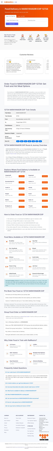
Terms (5, 425)
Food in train (13, 153)
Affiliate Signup (30, 422)
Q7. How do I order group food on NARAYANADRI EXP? (19, 402)
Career (5, 422)
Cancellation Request (20, 425)
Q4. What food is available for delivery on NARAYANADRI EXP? (20, 390)
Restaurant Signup (31, 418)
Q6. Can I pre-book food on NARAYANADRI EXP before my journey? (22, 398)
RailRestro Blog (30, 435)
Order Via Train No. (10, 16)
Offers (17, 420)
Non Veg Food (30, 433)
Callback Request (19, 422)
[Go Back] (2, 2)
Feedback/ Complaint (20, 427)
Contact (17, 430)
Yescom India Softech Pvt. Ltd (20, 447)
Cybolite (27, 449)
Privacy (5, 427)
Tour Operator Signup (32, 420)
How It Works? (7, 420)
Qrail (30, 449)
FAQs (5, 432)
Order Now (12, 23)
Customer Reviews (31, 428)
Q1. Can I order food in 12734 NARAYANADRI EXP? (17, 372)
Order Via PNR (21, 16)
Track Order (18, 418)
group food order (25, 316)
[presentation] (2, 66)
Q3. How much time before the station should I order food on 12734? (22, 387)
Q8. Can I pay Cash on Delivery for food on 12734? (17, 406)
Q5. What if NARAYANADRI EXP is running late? (17, 394)
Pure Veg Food (30, 431)
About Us (6, 418)
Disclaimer (6, 430)
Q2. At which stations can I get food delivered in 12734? (19, 383)
